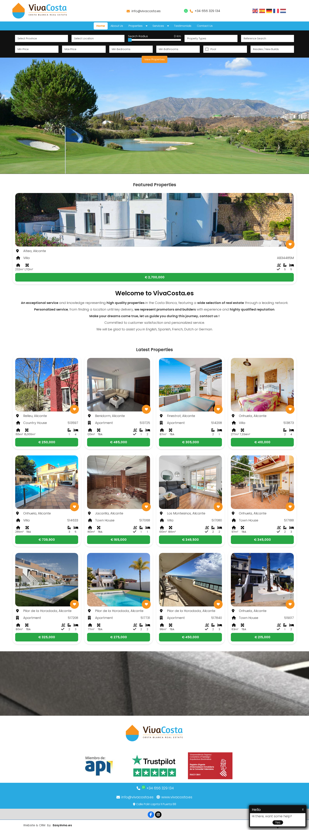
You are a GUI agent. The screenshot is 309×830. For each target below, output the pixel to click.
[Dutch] (283, 10)
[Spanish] (262, 10)
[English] (255, 10)
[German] (269, 10)
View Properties (154, 59)
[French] (276, 10)
